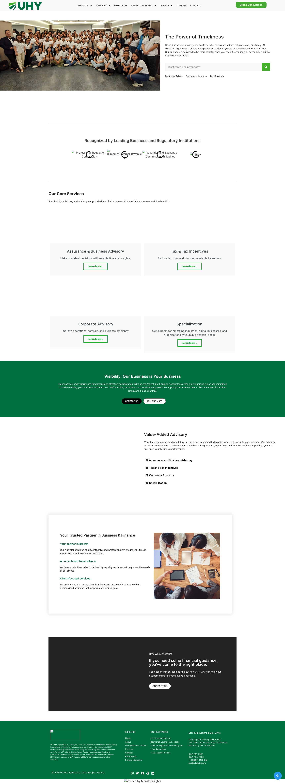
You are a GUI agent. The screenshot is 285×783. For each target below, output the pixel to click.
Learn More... (95, 266)
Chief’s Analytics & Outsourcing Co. (167, 745)
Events (164, 5)
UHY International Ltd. (161, 738)
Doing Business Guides (135, 745)
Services (101, 5)
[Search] (266, 67)
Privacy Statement (133, 760)
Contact (195, 5)
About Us (82, 5)
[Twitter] (137, 773)
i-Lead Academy (158, 749)
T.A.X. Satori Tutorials (160, 752)
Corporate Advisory (161, 475)
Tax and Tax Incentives (163, 467)
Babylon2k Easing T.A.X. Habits (165, 742)
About (128, 742)
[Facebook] (142, 773)
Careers (181, 5)
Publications (131, 756)
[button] (210, 460)
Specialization (158, 483)
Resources (120, 5)
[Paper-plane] (148, 773)
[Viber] (132, 773)
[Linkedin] (153, 773)
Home (128, 738)
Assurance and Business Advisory (171, 460)
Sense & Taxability (142, 5)
